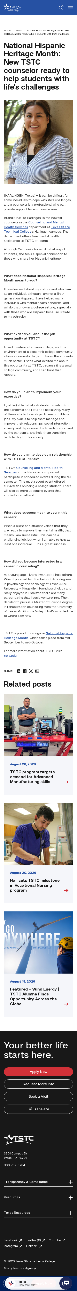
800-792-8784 (14, 1165)
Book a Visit (38, 1096)
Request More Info (38, 1084)
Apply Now (38, 1072)
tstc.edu (10, 656)
